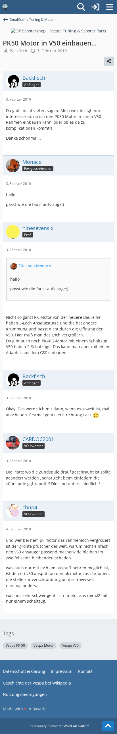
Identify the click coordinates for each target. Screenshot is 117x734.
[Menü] (109, 7)
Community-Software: (58, 725)
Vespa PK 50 (15, 645)
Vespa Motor (44, 645)
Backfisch (18, 50)
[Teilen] (109, 61)
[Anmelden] (95, 7)
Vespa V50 (70, 645)
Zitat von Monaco (34, 265)
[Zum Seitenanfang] (108, 726)
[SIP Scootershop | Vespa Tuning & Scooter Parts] (58, 30)
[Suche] (81, 7)
